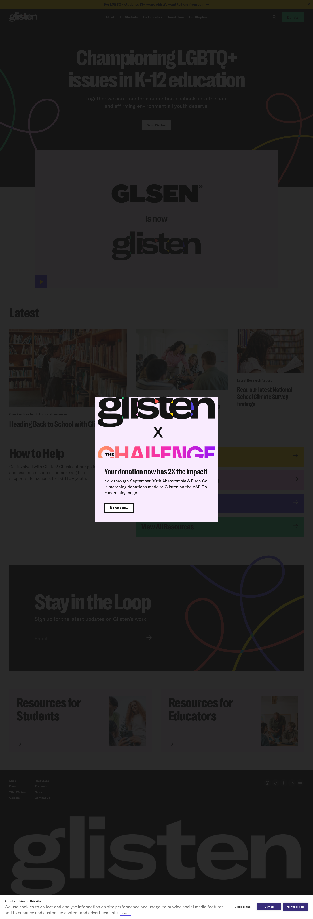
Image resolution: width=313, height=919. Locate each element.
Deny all (269, 907)
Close (211, 403)
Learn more (125, 913)
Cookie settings (243, 907)
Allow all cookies (295, 907)
